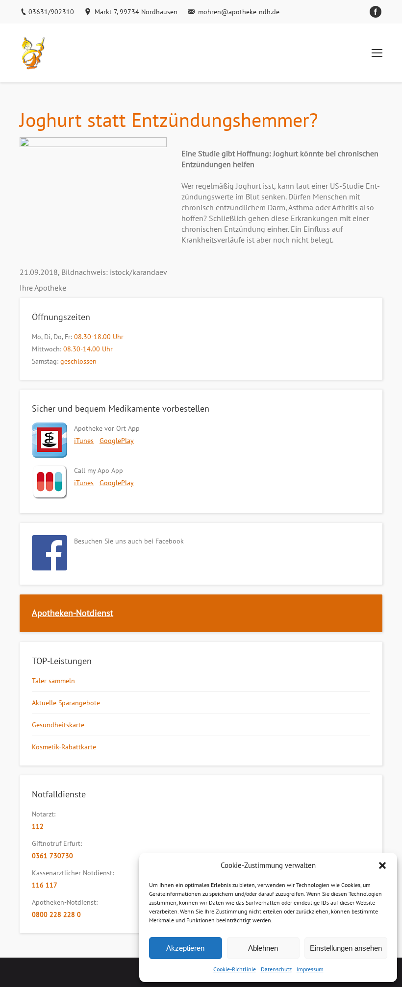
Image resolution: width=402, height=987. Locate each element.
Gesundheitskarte (58, 724)
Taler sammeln (53, 680)
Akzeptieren (185, 948)
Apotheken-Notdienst (72, 612)
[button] (382, 865)
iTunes (84, 440)
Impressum (310, 969)
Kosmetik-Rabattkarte (64, 746)
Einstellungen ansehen (346, 948)
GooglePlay (117, 440)
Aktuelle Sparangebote (66, 702)
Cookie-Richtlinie (234, 969)
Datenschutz (276, 969)
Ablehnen (263, 948)
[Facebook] (375, 12)
